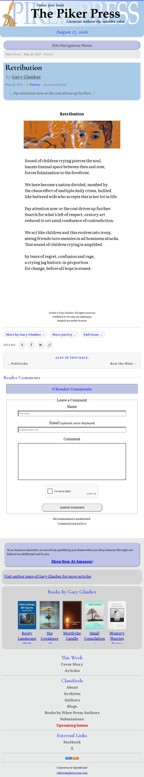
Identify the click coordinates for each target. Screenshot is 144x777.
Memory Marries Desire (117, 638)
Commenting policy (72, 523)
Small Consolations (94, 638)
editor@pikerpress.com (72, 773)
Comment (72, 438)
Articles (72, 670)
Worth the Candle (72, 635)
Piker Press (13, 54)
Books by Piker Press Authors (72, 712)
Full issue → (93, 334)
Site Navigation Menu (72, 45)
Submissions (72, 718)
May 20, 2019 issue (81, 316)
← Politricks (17, 363)
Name (72, 406)
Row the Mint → (123, 363)
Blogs (72, 706)
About (72, 687)
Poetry (48, 54)
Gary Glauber (26, 77)
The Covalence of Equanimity (49, 640)
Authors (72, 699)
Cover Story (72, 664)
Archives (72, 693)
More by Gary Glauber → (25, 334)
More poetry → (64, 334)
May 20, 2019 (32, 54)
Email (72, 422)
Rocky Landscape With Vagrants (27, 640)
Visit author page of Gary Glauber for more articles (47, 576)
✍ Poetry (33, 84)
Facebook (72, 741)
